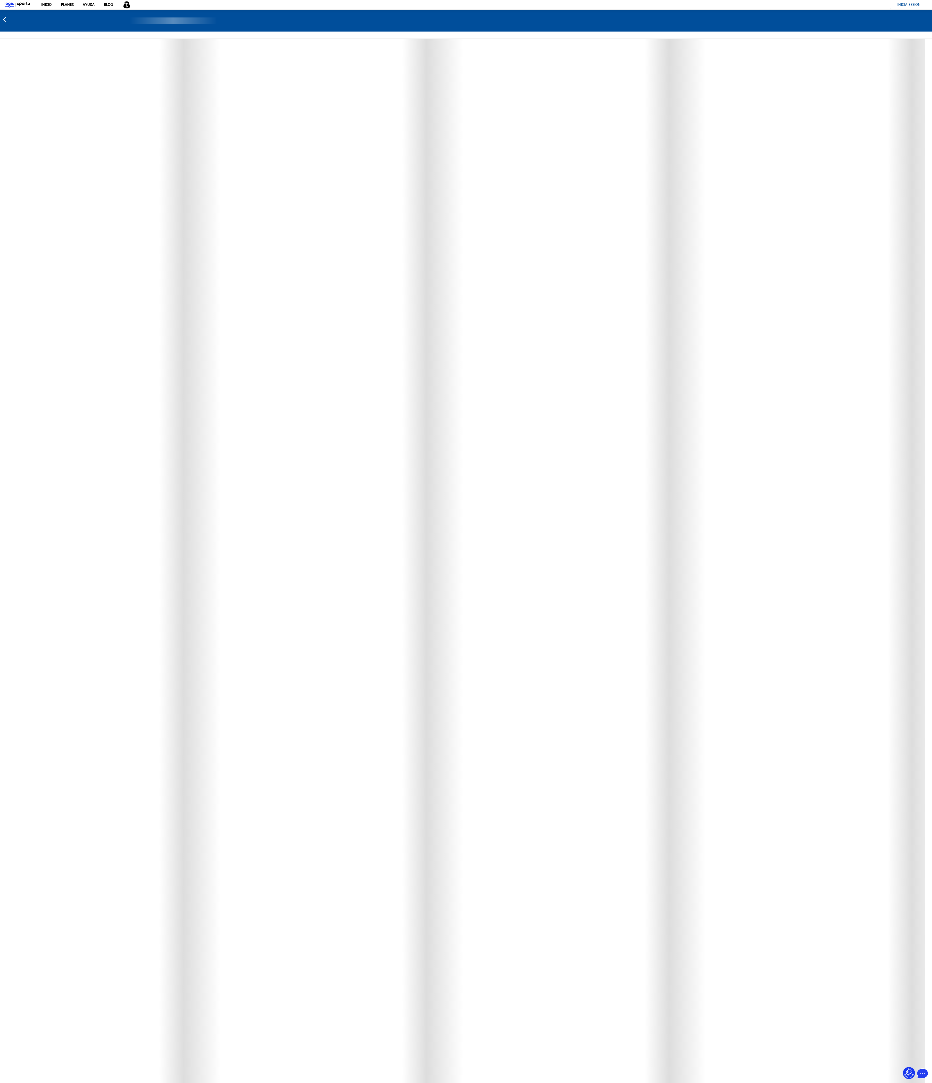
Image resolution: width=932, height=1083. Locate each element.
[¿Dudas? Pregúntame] (909, 1073)
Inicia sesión (909, 4)
